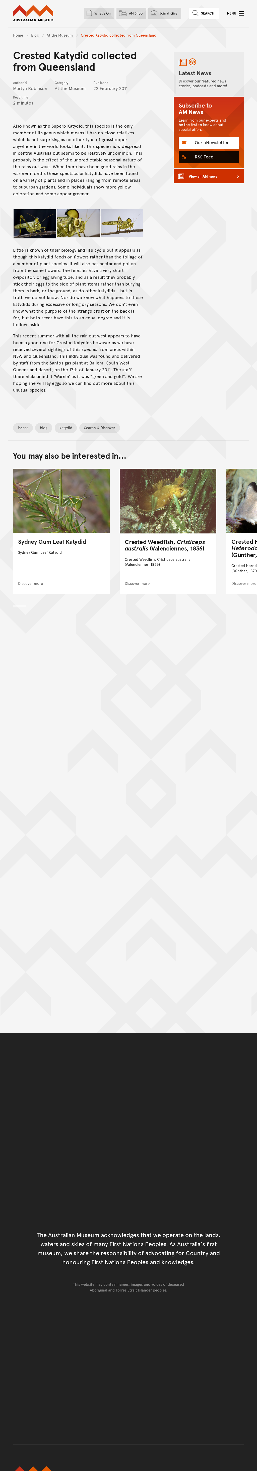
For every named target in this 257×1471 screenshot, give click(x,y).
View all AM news (203, 176)
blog (43, 427)
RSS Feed (204, 156)
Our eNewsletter (211, 142)
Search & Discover (99, 427)
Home (18, 35)
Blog (35, 35)
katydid (65, 427)
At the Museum (60, 35)
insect (23, 427)
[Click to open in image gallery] (35, 223)
